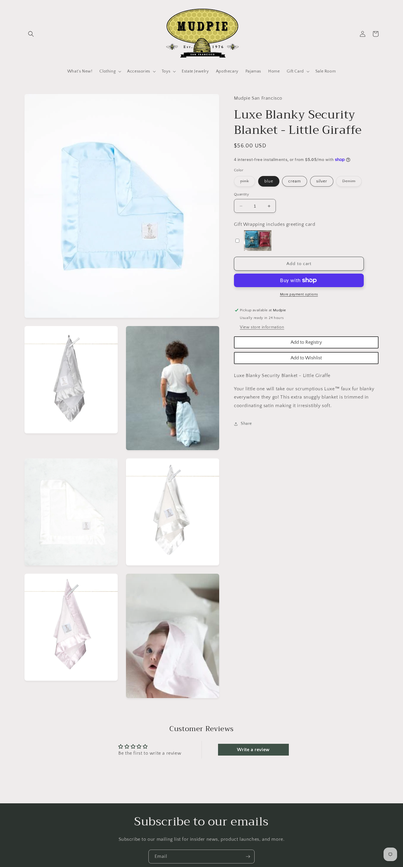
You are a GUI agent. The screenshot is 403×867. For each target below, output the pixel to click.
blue (268, 181)
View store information (262, 327)
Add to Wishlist (306, 358)
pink (247, 183)
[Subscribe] (247, 856)
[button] (30, 33)
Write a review (253, 749)
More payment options (299, 294)
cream (294, 181)
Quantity (241, 194)
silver (321, 181)
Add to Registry (306, 342)
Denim (352, 183)
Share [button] (246, 423)
